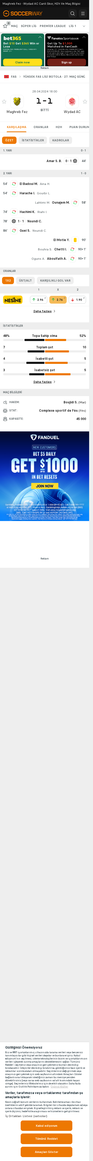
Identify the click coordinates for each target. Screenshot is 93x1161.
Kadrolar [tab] (60, 142)
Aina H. (45, 186)
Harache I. (27, 195)
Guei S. (25, 232)
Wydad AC (72, 113)
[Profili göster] (17, 103)
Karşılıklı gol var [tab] (55, 282)
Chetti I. (60, 251)
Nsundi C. (39, 232)
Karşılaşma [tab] (16, 129)
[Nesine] (12, 301)
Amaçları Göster (46, 1152)
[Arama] (72, 13)
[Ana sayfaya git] (26, 13)
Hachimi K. (27, 214)
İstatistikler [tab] (33, 142)
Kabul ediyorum (47, 1125)
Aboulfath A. (57, 260)
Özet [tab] (9, 142)
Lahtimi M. (42, 204)
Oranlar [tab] (41, 129)
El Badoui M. (29, 186)
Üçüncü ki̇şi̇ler (59, 1086)
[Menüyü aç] (83, 13)
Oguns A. (38, 260)
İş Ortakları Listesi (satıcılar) (26, 1116)
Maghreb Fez (16, 113)
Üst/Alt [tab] (25, 282)
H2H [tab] (59, 129)
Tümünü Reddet (46, 1138)
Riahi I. (42, 214)
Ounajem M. (60, 204)
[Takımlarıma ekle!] (4, 103)
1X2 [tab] (8, 282)
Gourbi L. (43, 195)
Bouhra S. (45, 251)
